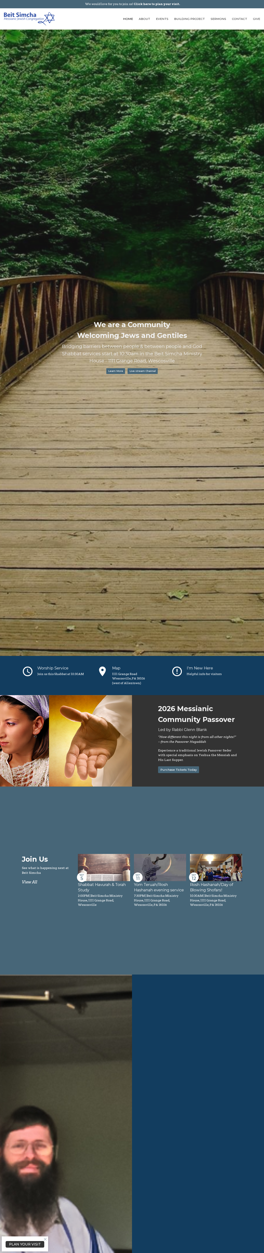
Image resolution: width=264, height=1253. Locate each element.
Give (256, 19)
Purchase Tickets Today (178, 770)
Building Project (189, 19)
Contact (239, 19)
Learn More (115, 370)
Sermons (218, 19)
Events (162, 19)
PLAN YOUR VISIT (25, 1244)
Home (128, 19)
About (144, 19)
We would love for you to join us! (132, 4)
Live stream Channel (142, 370)
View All (29, 882)
